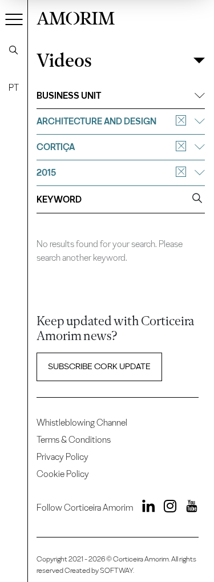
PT (14, 87)
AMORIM (76, 17)
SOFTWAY (116, 570)
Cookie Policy (63, 473)
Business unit (69, 95)
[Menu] (14, 18)
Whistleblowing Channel (82, 422)
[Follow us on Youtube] (188, 508)
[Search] (13, 50)
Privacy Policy (62, 456)
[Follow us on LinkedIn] (145, 508)
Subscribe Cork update (99, 366)
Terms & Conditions (74, 439)
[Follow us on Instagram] (167, 508)
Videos (64, 60)
